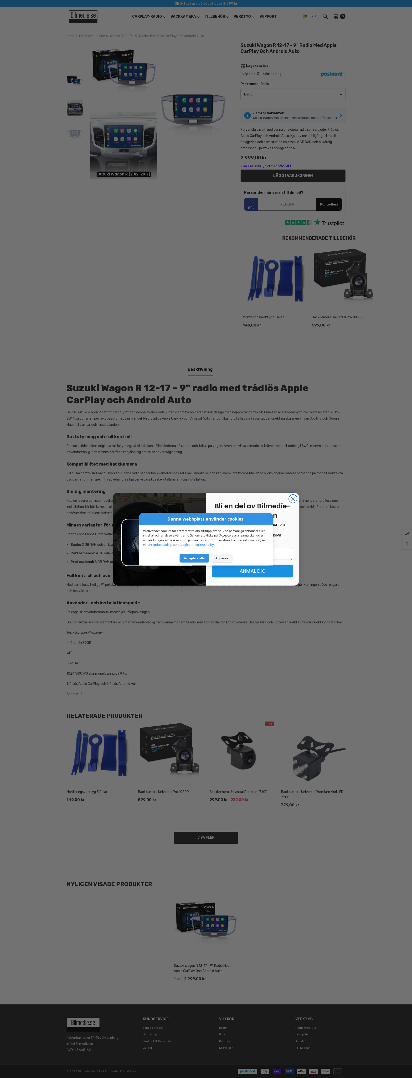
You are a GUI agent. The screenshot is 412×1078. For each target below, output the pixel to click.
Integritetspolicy (160, 544)
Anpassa (221, 558)
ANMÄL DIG (253, 571)
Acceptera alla (194, 558)
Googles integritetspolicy (196, 544)
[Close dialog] (293, 499)
